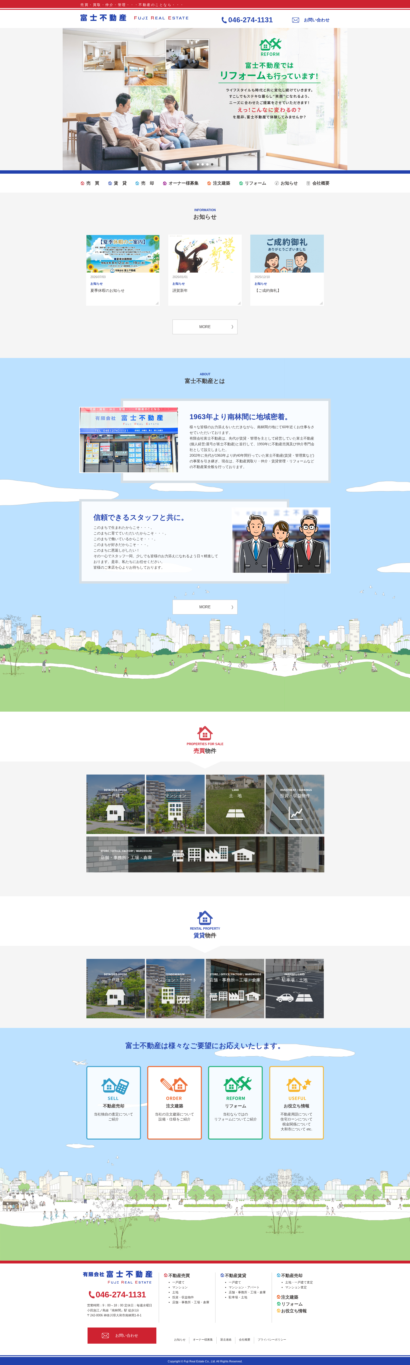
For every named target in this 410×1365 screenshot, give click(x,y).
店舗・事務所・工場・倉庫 (126, 857)
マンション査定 (296, 1287)
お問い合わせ (317, 20)
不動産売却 (292, 1275)
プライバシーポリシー (272, 1339)
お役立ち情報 (294, 1311)
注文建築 (221, 183)
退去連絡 (226, 1339)
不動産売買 (179, 1275)
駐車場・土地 (295, 980)
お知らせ (289, 183)
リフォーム (255, 183)
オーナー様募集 (184, 183)
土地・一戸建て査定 (299, 1282)
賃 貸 (120, 183)
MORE (205, 327)
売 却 (147, 183)
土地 (175, 1292)
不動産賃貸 (235, 1275)
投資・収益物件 (295, 795)
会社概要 (321, 183)
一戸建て (115, 795)
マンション (175, 795)
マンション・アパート (175, 980)
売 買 (92, 183)
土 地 (235, 795)
